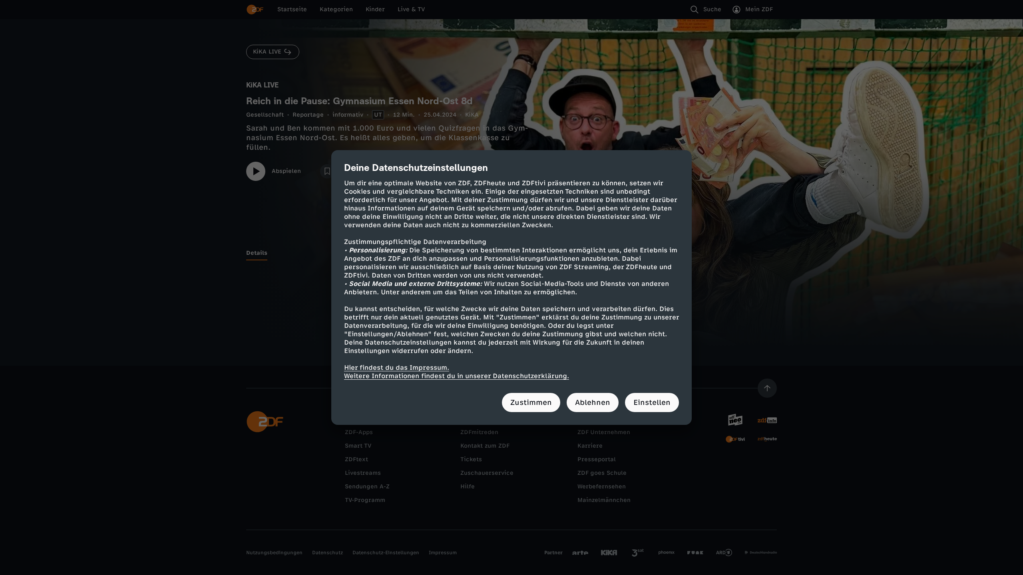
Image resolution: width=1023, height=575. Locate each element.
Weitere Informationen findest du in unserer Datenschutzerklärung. (456, 376)
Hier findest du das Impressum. (396, 367)
